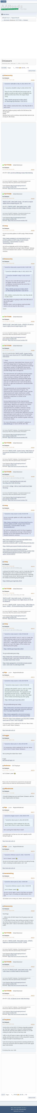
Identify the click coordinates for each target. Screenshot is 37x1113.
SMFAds (15, 1111)
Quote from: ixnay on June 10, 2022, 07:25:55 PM (16, 513)
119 (28, 68)
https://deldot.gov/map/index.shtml (12, 581)
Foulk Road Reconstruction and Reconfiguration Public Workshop (14, 482)
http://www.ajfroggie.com (8, 760)
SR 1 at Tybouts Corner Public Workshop (18, 998)
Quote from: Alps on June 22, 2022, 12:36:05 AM (16, 881)
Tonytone (7, 1020)
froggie (6, 735)
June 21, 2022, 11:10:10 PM (8, 793)
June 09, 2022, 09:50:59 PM (8, 198)
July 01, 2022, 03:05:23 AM (8, 1024)
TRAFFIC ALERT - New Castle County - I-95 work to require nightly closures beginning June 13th (18, 202)
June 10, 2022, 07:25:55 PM (8, 230)
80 (18, 68)
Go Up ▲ (24, 1107)
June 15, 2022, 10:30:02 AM (8, 447)
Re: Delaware (5, 78)
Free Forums (20, 1111)
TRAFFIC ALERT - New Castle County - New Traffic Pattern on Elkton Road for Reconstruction (17, 970)
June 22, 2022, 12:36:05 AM (8, 851)
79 (16, 68)
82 (22, 68)
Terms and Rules (17, 1107)
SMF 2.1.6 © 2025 (14, 1109)
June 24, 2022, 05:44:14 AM (8, 937)
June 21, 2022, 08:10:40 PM (8, 676)
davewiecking (9, 873)
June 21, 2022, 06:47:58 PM (8, 628)
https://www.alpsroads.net (8, 730)
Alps (5, 672)
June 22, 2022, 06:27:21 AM (8, 877)
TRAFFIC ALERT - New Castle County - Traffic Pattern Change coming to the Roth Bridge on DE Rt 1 (17, 207)
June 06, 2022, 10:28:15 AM (8, 79)
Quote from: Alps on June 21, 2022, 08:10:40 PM (16, 744)
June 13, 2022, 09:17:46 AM (8, 321)
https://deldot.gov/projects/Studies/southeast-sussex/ (17, 546)
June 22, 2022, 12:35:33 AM (8, 811)
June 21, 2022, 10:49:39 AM (8, 593)
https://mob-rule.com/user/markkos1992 (17, 188)
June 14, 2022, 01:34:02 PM (8, 350)
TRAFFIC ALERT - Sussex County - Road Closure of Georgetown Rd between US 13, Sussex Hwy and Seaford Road (18, 452)
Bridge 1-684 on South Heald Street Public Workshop (17, 487)
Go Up (3, 1094)
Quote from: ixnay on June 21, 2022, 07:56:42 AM (16, 634)
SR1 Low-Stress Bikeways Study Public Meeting (20, 173)
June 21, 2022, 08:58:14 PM (8, 740)
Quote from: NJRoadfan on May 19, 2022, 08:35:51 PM (17, 83)
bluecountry (8, 75)
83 (24, 68)
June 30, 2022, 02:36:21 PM (8, 995)
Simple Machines (22, 1109)
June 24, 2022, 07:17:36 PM (8, 966)
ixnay (6, 226)
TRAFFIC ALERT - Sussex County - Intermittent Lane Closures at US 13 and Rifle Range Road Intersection (18, 355)
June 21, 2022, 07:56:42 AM (8, 566)
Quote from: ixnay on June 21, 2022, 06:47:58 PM (16, 680)
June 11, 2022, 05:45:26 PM (8, 263)
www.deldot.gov (8, 424)
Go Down (4, 67)
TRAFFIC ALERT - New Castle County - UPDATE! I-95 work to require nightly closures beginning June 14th (18, 325)
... (14, 68)
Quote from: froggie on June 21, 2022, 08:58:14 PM (17, 815)
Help (12, 1107)
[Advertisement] (18, 40)
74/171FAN (18, 20)
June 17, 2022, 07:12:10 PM (8, 510)
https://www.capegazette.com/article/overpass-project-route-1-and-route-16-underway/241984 (17, 663)
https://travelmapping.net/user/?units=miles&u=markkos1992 (14, 186)
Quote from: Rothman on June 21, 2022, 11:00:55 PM (17, 855)
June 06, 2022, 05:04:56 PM (8, 169)
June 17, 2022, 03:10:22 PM (8, 476)
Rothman (7, 766)
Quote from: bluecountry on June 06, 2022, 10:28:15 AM (18, 267)
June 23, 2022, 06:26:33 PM (8, 910)
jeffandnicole (8, 789)
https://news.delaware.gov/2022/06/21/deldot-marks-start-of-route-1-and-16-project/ (18, 719)
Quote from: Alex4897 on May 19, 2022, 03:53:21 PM (18, 88)
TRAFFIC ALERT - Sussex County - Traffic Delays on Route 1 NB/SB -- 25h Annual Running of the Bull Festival (18, 605)
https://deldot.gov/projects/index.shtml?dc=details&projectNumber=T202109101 (16, 100)
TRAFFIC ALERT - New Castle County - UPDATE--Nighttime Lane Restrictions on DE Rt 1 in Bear (18, 941)
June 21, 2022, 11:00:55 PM (8, 770)
